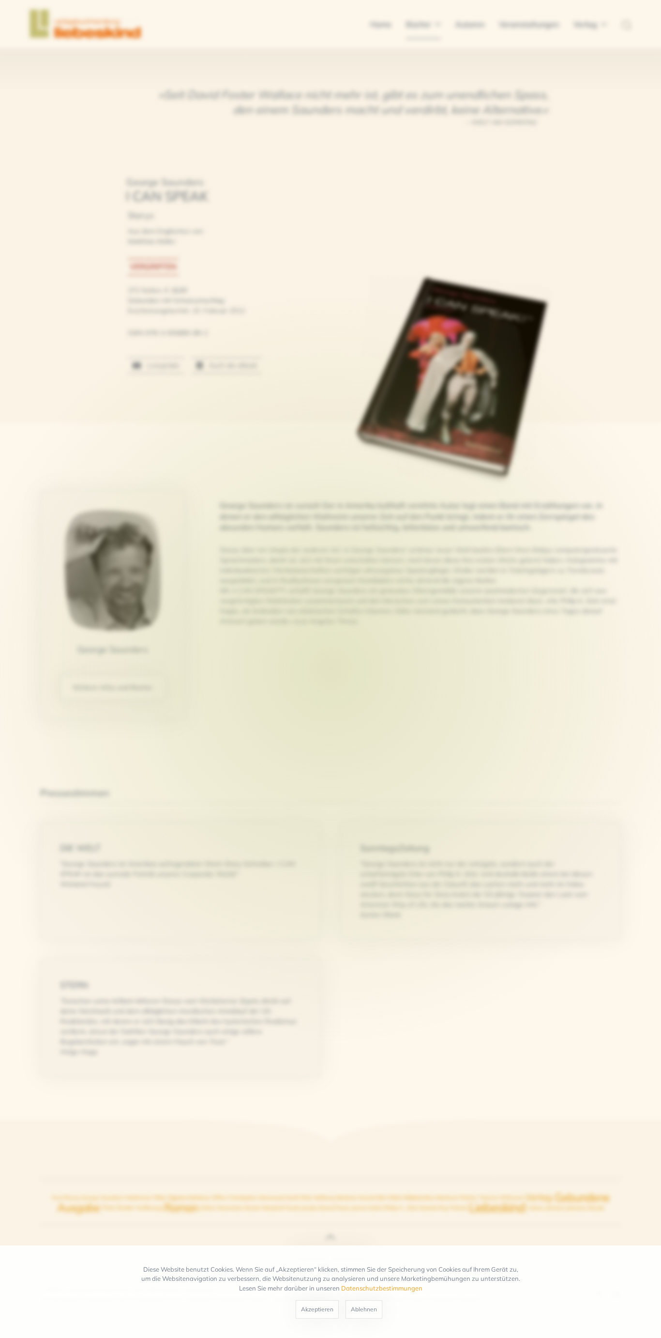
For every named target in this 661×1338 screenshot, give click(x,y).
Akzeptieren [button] (317, 1309)
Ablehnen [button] (364, 1309)
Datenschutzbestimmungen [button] (381, 1288)
